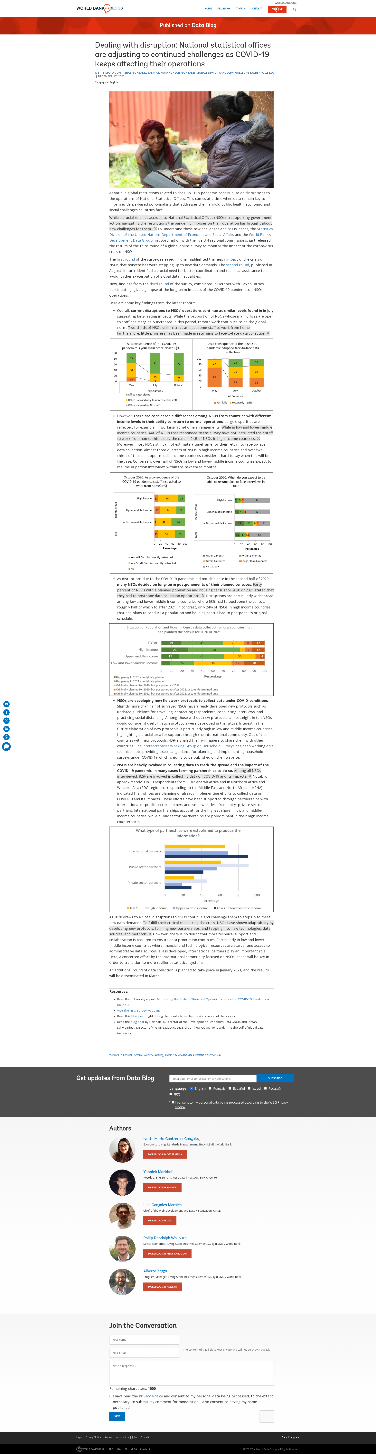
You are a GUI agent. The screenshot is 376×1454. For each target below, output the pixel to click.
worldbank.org (286, 3)
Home (208, 8)
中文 (177, 1094)
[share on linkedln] (6, 729)
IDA (119, 1449)
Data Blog (204, 25)
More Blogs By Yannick (162, 1187)
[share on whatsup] (6, 737)
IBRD (110, 1449)
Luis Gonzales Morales (192, 72)
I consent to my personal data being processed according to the (231, 1104)
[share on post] (6, 721)
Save (117, 1416)
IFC (125, 1449)
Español (239, 1088)
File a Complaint (291, 1437)
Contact (256, 8)
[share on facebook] (6, 712)
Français (219, 1088)
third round (159, 284)
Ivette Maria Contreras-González (121, 72)
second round (237, 265)
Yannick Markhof (161, 72)
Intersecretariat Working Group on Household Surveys (188, 746)
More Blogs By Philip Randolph (167, 1253)
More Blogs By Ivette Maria (165, 1154)
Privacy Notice (151, 1396)
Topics (240, 8)
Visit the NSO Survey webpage (139, 1010)
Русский (275, 1088)
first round (126, 259)
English (114, 82)
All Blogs (224, 8)
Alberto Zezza (263, 72)
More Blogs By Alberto (162, 1286)
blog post (138, 1016)
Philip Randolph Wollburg (229, 72)
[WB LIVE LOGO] (277, 10)
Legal (79, 1437)
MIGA (134, 1449)
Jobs (134, 1437)
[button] (294, 9)
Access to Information (117, 1437)
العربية (256, 1088)
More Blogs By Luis (160, 1220)
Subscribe (275, 1078)
